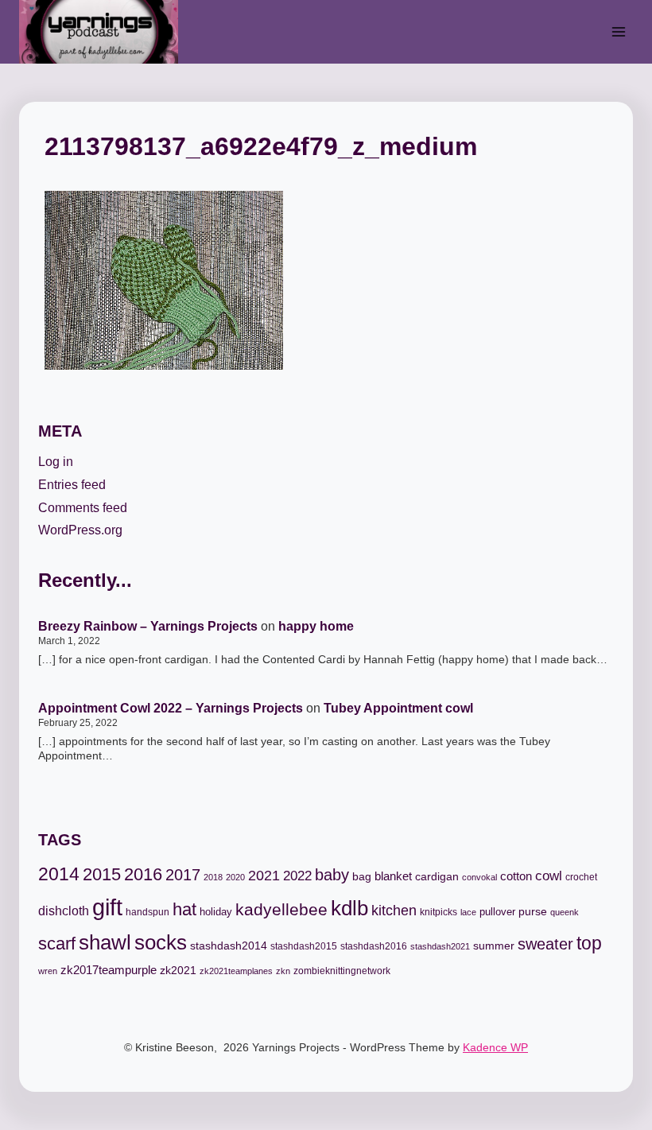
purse (532, 912)
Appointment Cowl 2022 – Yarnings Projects (170, 708)
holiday (216, 912)
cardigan (437, 876)
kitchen (394, 910)
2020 (235, 877)
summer (493, 946)
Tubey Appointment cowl (398, 708)
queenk (564, 912)
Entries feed (72, 484)
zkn (283, 971)
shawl (105, 942)
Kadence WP (495, 1047)
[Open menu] (618, 31)
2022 (297, 875)
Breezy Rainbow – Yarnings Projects (148, 626)
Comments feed (82, 508)
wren (47, 971)
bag (361, 876)
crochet (581, 877)
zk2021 (178, 970)
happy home (316, 626)
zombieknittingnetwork (341, 971)
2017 (182, 874)
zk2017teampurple (108, 970)
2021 (264, 875)
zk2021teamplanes (236, 971)
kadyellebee (281, 909)
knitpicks (438, 912)
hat (184, 909)
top (589, 943)
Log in (55, 461)
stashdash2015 (303, 946)
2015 (102, 874)
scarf (57, 943)
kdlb (349, 908)
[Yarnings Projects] (105, 32)
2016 (143, 874)
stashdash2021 (440, 946)
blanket (393, 876)
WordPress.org (80, 530)
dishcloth (63, 911)
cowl (548, 875)
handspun (147, 912)
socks (160, 942)
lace (468, 912)
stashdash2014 (228, 946)
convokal (479, 877)
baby (332, 874)
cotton (516, 876)
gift (107, 907)
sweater (545, 944)
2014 (59, 874)
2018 (213, 877)
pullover (497, 912)
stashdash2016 (373, 946)
